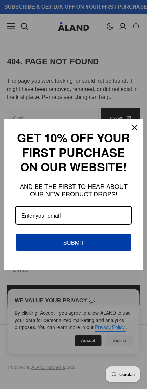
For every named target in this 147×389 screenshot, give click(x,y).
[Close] (134, 127)
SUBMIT (73, 242)
